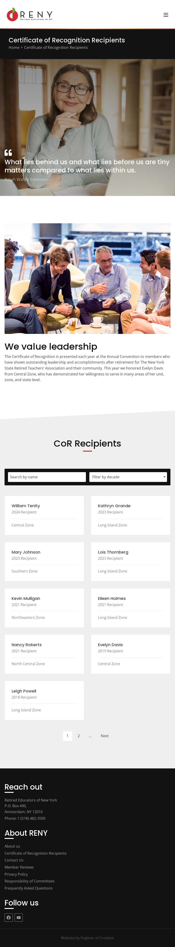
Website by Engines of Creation (87, 937)
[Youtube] (19, 917)
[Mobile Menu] (166, 14)
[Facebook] (9, 917)
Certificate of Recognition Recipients (56, 47)
